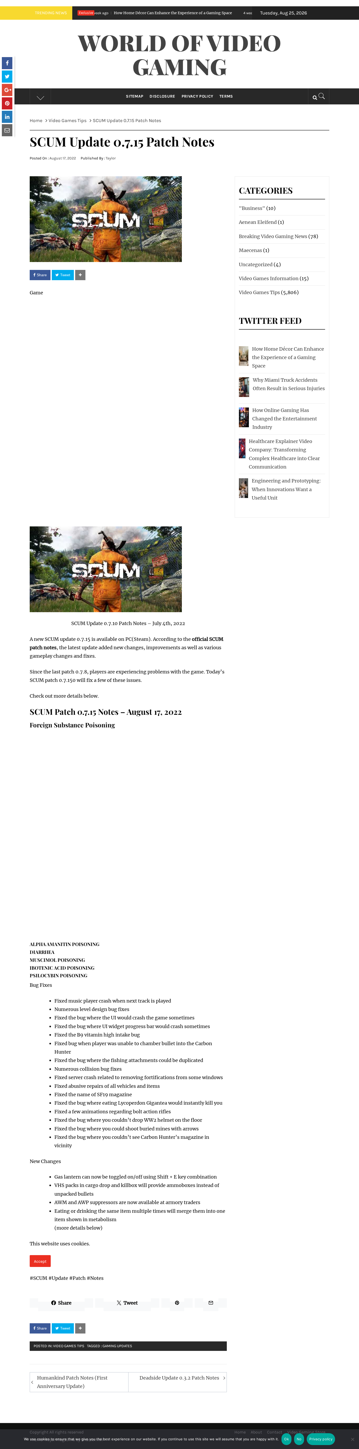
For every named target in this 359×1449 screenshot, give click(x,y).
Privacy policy (320, 1439)
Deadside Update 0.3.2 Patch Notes (179, 1378)
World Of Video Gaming (179, 54)
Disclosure (162, 96)
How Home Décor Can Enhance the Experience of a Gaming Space (129, 13)
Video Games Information (269, 278)
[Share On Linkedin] (7, 117)
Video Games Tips (68, 1346)
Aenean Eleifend (258, 222)
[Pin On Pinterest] (7, 103)
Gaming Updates (117, 1346)
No (299, 1439)
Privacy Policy (197, 96)
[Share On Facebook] (7, 63)
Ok (286, 1439)
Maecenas (250, 250)
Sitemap (134, 96)
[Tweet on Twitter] (7, 77)
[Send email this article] (7, 130)
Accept (40, 1261)
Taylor (111, 158)
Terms (226, 96)
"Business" (252, 208)
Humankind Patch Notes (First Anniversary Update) (72, 1382)
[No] (352, 1442)
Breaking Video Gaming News (273, 236)
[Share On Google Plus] (7, 90)
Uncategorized (256, 264)
